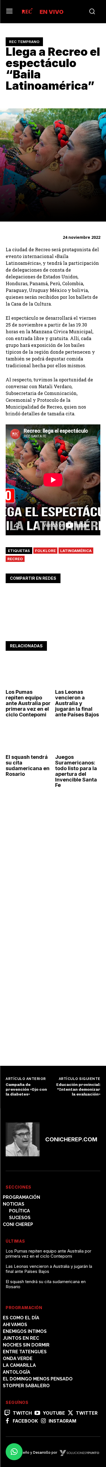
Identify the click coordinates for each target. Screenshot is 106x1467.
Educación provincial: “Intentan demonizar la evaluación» (78, 1089)
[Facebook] (11, 596)
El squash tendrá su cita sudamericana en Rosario (27, 765)
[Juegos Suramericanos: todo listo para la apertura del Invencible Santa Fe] (77, 737)
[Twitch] (7, 1413)
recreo (15, 559)
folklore (45, 550)
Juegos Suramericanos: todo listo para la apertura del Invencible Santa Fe (76, 771)
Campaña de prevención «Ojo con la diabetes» (26, 1089)
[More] (64, 596)
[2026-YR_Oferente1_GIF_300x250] (48, 1049)
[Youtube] (37, 1413)
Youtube (54, 1413)
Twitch (22, 1413)
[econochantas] (48, 891)
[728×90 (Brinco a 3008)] (53, 628)
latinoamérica (76, 550)
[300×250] (48, 970)
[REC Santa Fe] (27, 12)
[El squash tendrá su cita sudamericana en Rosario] (28, 737)
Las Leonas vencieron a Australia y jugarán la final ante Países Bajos (77, 703)
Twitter (87, 1413)
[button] (14, 1451)
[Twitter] (24, 596)
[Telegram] (50, 596)
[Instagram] (43, 1421)
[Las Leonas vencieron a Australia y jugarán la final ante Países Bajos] (77, 672)
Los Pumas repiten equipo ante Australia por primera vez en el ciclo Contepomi (28, 703)
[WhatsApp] (37, 596)
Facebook (25, 1421)
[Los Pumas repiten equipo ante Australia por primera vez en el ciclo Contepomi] (28, 672)
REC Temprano (24, 41)
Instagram (62, 1421)
